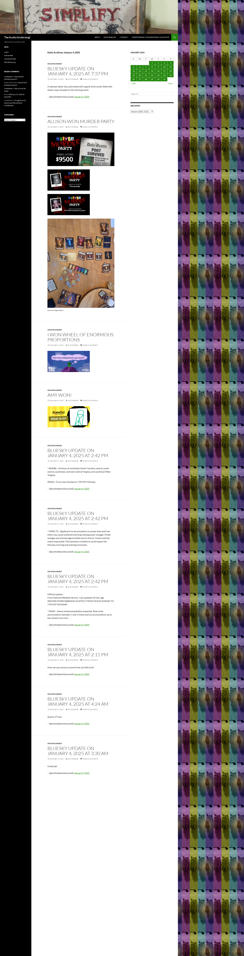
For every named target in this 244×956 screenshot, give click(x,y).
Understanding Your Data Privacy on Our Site (150, 37)
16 (158, 71)
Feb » (170, 83)
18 (170, 71)
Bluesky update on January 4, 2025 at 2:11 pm (77, 652)
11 (170, 67)
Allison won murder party (80, 121)
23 (158, 75)
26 (133, 79)
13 (140, 71)
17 (164, 71)
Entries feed (8, 55)
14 (146, 71)
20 (140, 75)
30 (158, 79)
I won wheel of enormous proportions (80, 337)
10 (164, 67)
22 (152, 75)
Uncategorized (54, 64)
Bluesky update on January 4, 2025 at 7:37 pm (77, 71)
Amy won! (59, 395)
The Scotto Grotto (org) (17, 37)
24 (164, 75)
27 (140, 79)
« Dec (133, 83)
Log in (6, 52)
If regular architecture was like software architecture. (15, 102)
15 (152, 71)
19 (133, 75)
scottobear (72, 79)
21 (146, 75)
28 (146, 79)
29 (152, 79)
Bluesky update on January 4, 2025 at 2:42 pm (77, 452)
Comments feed (10, 59)
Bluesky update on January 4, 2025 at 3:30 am (77, 750)
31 (164, 79)
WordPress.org (10, 62)
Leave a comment (90, 79)
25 (170, 75)
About (97, 37)
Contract (124, 37)
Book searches (110, 37)
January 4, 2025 (81, 96)
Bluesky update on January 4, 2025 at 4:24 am (77, 701)
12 (133, 71)
